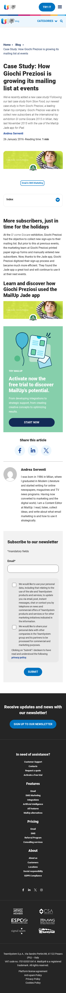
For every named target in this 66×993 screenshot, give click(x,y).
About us (33, 858)
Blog (18, 44)
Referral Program (33, 837)
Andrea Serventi (13, 133)
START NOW (31, 422)
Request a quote (33, 770)
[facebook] (20, 450)
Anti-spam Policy (33, 975)
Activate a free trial (33, 775)
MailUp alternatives (33, 813)
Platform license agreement (33, 971)
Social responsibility (33, 871)
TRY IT (47, 7)
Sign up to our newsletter (33, 724)
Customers (33, 862)
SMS (33, 833)
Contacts (33, 766)
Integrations (33, 800)
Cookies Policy (33, 982)
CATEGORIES (45, 21)
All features (33, 808)
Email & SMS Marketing (32, 183)
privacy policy (19, 657)
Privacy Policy (33, 979)
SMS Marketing (33, 795)
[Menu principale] (58, 7)
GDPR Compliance (33, 875)
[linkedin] (33, 450)
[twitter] (46, 450)
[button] (33, 200)
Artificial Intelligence (33, 804)
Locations (33, 867)
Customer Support (33, 762)
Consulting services (33, 842)
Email (33, 791)
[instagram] (41, 889)
